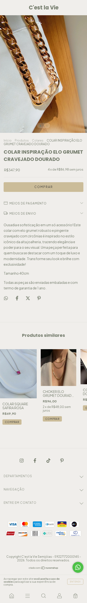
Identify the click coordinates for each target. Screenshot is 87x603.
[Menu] (28, 595)
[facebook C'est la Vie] (35, 460)
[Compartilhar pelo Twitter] (28, 298)
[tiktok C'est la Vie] (49, 460)
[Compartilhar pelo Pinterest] (39, 298)
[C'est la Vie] (12, 595)
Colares (38, 140)
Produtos (22, 140)
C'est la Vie (43, 7)
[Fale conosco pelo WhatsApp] (77, 567)
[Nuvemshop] (44, 568)
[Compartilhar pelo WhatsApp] (6, 298)
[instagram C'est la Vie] (22, 460)
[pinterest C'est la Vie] (62, 460)
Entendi (75, 581)
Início (8, 140)
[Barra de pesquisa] (43, 595)
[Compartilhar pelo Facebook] (17, 298)
